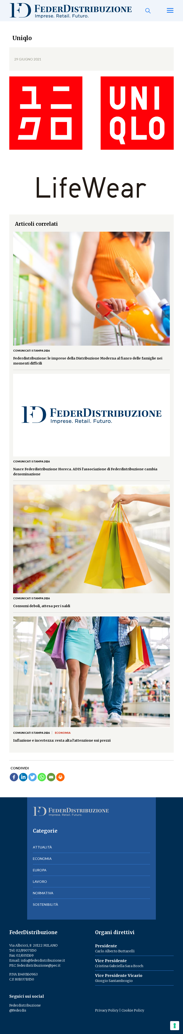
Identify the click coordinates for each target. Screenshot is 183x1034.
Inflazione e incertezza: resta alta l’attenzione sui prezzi (62, 740)
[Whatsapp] (42, 777)
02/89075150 (26, 950)
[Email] (51, 777)
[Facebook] (14, 777)
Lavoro (40, 881)
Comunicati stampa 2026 (31, 350)
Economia (63, 732)
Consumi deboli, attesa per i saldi (41, 606)
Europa (39, 870)
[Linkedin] (23, 777)
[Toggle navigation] (170, 11)
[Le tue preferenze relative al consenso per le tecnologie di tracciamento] (174, 1025)
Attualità (42, 847)
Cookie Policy (133, 1010)
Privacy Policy (106, 1010)
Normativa (43, 893)
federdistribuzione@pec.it (39, 965)
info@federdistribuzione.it (43, 960)
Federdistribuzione (25, 1005)
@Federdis (17, 1010)
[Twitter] (32, 777)
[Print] (60, 777)
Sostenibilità (45, 904)
